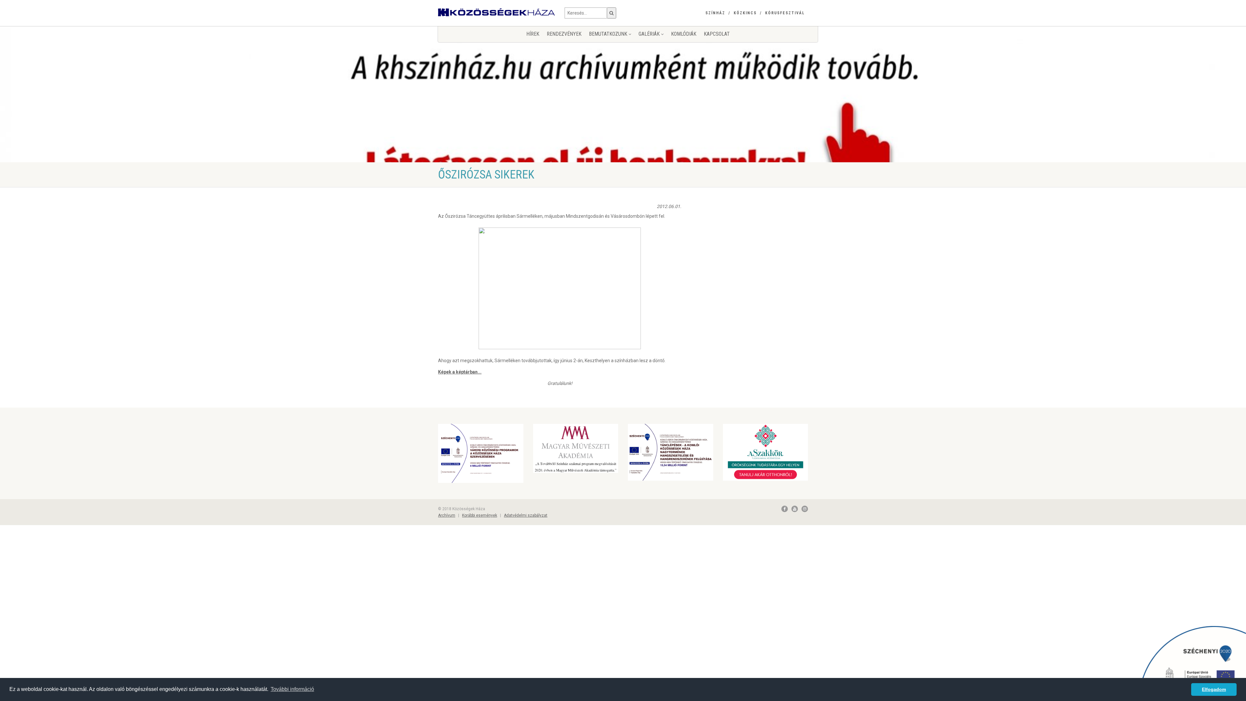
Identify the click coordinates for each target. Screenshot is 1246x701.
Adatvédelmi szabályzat (525, 515)
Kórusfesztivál (785, 13)
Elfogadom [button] (1214, 689)
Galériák (650, 34)
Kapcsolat (717, 34)
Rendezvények (564, 34)
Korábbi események (479, 515)
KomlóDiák (683, 34)
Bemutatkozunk (609, 34)
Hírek (532, 34)
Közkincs (745, 13)
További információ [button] (292, 689)
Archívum (446, 515)
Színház (715, 13)
